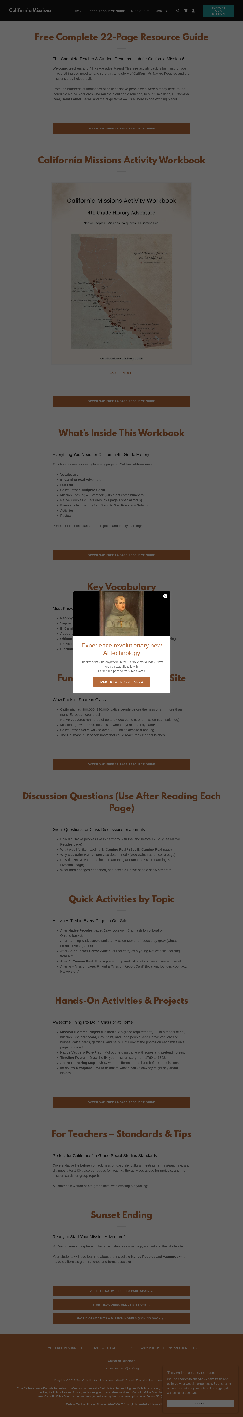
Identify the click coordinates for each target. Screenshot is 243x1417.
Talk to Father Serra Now (121, 681)
